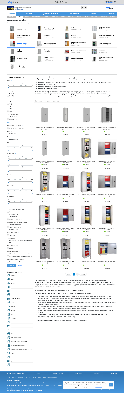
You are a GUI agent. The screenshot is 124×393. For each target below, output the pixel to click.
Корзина (108, 7)
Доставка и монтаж (50, 14)
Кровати (27, 16)
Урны (86, 16)
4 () (10, 108)
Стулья (12, 353)
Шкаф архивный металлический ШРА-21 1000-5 (107, 128)
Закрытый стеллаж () (15, 219)
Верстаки (11, 16)
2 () (10, 104)
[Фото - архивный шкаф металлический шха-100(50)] (107, 215)
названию (55, 101)
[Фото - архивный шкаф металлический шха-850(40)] (86, 148)
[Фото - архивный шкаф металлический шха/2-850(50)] (65, 182)
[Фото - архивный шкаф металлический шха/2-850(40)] (107, 148)
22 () (11, 248)
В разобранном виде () (16, 128)
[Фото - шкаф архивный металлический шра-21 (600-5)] (44, 148)
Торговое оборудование (16, 357)
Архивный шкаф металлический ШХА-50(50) (65, 262)
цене (48, 101)
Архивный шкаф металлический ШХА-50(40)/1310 (86, 262)
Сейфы (47, 16)
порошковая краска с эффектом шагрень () (20, 241)
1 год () (12, 235)
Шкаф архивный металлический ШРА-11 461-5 (65, 128)
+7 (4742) (12, 1)
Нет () (11, 96)
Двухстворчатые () (15, 224)
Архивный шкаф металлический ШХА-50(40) (45, 262)
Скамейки (78, 16)
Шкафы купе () (13, 229)
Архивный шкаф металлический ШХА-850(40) (86, 161)
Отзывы (93, 14)
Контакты (111, 14)
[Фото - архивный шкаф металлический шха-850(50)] (44, 182)
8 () (10, 111)
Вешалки (112, 16)
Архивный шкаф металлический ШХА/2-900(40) (107, 195)
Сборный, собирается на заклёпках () (20, 256)
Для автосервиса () (15, 214)
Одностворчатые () (15, 227)
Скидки (29, 14)
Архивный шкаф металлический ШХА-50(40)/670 (107, 262)
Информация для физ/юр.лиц (15, 373)
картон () (12, 133)
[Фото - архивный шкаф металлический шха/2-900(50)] (65, 215)
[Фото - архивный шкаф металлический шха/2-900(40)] (107, 182)
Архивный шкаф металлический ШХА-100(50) (107, 228)
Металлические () (15, 262)
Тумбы (12, 361)
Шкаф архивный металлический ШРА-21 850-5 (45, 128)
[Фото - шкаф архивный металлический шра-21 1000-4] (86, 115)
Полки (12, 326)
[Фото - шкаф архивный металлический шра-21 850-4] (65, 148)
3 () (10, 106)
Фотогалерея (74, 14)
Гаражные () (13, 212)
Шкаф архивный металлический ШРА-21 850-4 (65, 161)
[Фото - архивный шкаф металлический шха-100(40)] (86, 215)
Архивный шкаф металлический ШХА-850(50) (45, 195)
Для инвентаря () (14, 216)
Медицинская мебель (16, 337)
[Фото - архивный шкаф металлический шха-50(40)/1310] (86, 249)
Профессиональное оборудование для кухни (21, 349)
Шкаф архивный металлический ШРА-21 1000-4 (86, 128)
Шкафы (19, 16)
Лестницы (94, 16)
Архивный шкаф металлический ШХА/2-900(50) (65, 228)
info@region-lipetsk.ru (110, 2)
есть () (11, 93)
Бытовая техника (15, 364)
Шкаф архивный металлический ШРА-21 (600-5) (45, 161)
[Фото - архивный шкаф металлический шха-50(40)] (44, 249)
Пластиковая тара (15, 298)
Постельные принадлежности (18, 345)
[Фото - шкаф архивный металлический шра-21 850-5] (44, 115)
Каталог (12, 14)
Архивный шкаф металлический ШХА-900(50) (45, 228)
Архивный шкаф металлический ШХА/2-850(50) (65, 195)
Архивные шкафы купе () (16, 209)
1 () (10, 101)
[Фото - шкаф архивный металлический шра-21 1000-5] (107, 115)
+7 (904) (12, 3)
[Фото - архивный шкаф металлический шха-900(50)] (44, 215)
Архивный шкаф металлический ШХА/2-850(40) (107, 161)
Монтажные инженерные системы (19, 341)
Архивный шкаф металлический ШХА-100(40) (86, 228)
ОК (111, 385)
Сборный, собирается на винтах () (19, 254)
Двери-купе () (13, 116)
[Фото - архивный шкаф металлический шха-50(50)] (65, 249)
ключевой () (13, 139)
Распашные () (13, 119)
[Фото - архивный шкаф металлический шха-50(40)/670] (107, 249)
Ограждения (103, 16)
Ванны (12, 333)
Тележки (70, 16)
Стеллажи (55, 16)
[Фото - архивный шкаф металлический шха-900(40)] (86, 182)
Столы (63, 16)
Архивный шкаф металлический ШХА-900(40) (86, 195)
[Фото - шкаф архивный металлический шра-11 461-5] (65, 115)
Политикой (98, 387)
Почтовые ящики (37, 16)
